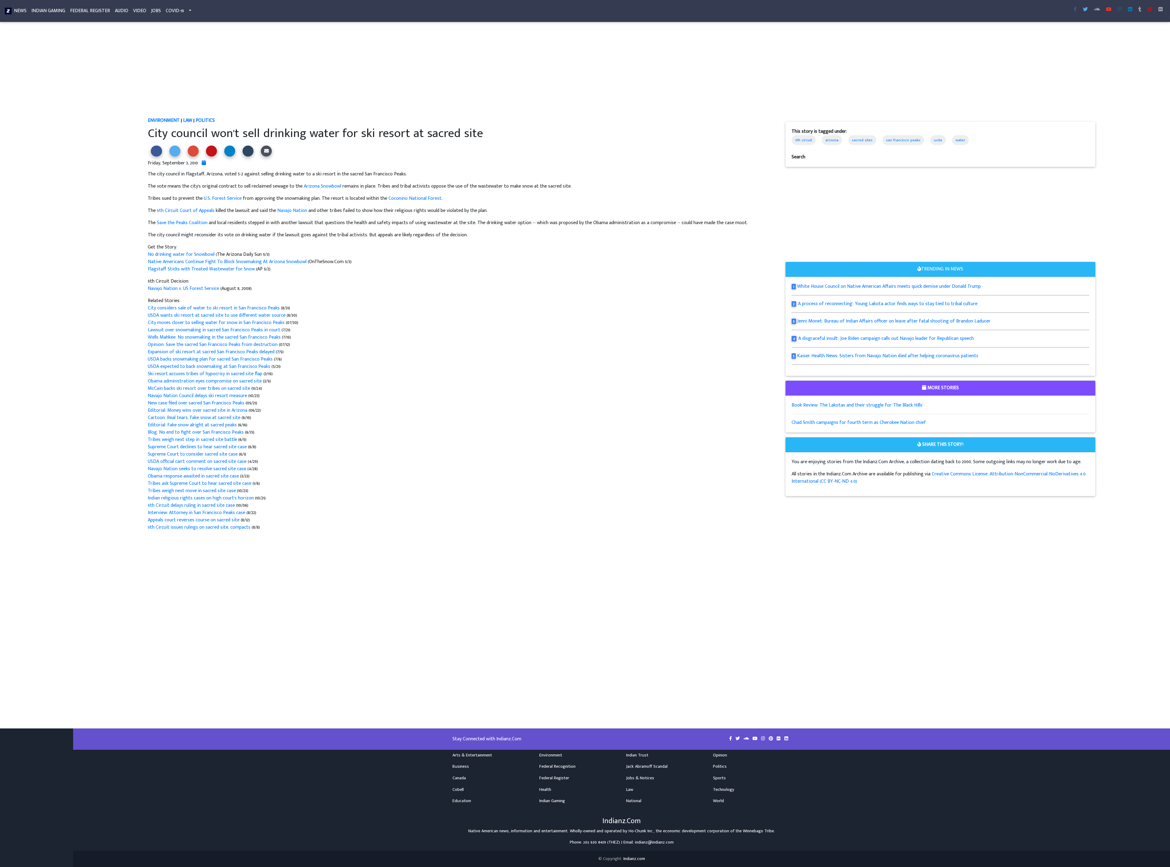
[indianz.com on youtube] (1109, 10)
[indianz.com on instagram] (763, 738)
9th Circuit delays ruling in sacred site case (191, 505)
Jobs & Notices (640, 778)
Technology (723, 789)
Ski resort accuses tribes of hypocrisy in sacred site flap (205, 374)
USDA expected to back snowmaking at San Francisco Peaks (209, 366)
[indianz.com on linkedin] (786, 738)
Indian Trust (637, 755)
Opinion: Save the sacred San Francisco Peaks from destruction (213, 344)
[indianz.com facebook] (1075, 10)
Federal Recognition (557, 766)
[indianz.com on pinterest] (771, 738)
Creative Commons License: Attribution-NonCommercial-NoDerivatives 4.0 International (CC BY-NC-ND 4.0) (939, 477)
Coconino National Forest (414, 198)
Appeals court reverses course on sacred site (194, 520)
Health (545, 789)
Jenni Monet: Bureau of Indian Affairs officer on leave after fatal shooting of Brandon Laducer (894, 321)
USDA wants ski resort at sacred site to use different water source (217, 315)
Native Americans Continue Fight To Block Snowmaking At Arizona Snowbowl (227, 262)
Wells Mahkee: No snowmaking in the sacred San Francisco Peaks (215, 337)
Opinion (720, 755)
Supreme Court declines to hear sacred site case (198, 447)
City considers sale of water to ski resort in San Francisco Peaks (214, 308)
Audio (121, 11)
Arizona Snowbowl (322, 186)
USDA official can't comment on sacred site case (198, 461)
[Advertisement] (330, 72)
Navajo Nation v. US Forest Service (183, 288)
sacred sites (862, 140)
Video (139, 11)
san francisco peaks (903, 140)
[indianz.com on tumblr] (1140, 10)
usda (938, 140)
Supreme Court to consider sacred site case (193, 454)
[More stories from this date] (204, 163)
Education (461, 801)
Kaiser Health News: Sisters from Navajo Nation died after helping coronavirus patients (887, 356)
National (633, 801)
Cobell (458, 789)
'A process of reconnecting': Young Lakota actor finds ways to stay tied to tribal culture (887, 304)
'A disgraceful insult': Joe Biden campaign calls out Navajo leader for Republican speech (886, 338)
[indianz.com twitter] (1085, 10)
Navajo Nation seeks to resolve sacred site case (197, 469)
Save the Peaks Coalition (182, 223)
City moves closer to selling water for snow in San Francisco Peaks (217, 323)
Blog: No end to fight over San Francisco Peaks (196, 432)
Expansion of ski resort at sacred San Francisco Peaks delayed (212, 352)
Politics (205, 120)
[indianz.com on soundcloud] (746, 738)
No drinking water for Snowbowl (182, 254)
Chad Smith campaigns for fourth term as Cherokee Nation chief (859, 422)
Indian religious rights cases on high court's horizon (201, 498)
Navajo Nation (292, 210)
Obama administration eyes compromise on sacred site (205, 381)
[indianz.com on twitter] (738, 738)
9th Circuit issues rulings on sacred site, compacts (200, 527)
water (960, 140)
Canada (459, 778)
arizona (831, 140)
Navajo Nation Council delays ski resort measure (197, 396)
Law (187, 120)
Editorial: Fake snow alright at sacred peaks (193, 425)
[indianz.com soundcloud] (1096, 10)
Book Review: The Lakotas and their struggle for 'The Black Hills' (857, 405)
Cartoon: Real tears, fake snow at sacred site (195, 418)
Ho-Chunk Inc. (641, 831)
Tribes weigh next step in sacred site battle (193, 439)
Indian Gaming (48, 11)
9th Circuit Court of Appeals (185, 210)
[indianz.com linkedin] (1130, 10)
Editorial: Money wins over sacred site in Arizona (197, 410)
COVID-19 (175, 11)
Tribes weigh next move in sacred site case (192, 491)
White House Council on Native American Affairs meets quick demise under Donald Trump (889, 286)
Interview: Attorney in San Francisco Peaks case (197, 513)
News (20, 11)
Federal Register (90, 11)
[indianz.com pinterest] (1150, 10)
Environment (164, 120)
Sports (719, 778)
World (718, 801)
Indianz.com (634, 858)
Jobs (156, 11)
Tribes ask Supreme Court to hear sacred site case (200, 483)
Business (460, 766)
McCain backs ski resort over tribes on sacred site (199, 388)
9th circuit (803, 140)
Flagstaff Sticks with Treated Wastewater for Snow (201, 269)
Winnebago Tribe (758, 831)
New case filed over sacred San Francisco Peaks (196, 403)
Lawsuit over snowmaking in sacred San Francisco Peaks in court (215, 330)
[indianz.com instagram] (1119, 10)
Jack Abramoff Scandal (647, 766)
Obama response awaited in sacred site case (193, 476)
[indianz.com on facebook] (731, 738)
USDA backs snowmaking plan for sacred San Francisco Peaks (211, 359)
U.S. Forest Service (223, 198)
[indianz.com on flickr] (1160, 10)
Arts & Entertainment (472, 755)
